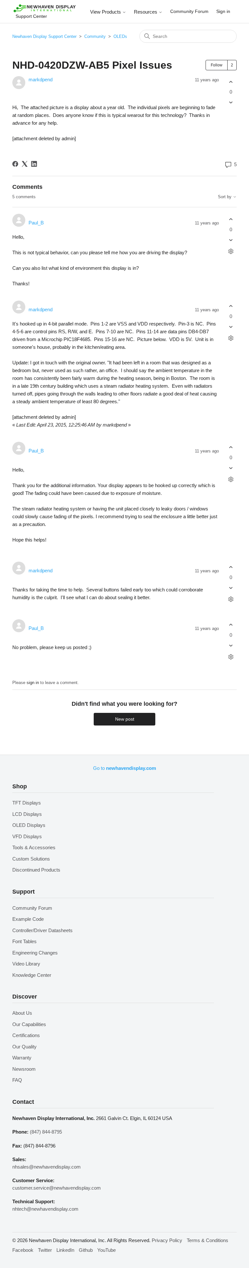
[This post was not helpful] (231, 102)
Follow (216, 65)
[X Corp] (25, 164)
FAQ (17, 1080)
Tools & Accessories (33, 847)
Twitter (45, 1250)
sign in (33, 682)
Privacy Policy (167, 1240)
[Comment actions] (231, 251)
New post (124, 719)
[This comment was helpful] (231, 219)
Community (95, 36)
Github (86, 1250)
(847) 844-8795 (46, 1132)
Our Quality (24, 1046)
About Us (22, 1013)
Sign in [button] (223, 11)
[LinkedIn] (34, 164)
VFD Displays (27, 836)
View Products (106, 12)
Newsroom (24, 1069)
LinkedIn (65, 1250)
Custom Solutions (31, 859)
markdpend (41, 79)
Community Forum (189, 11)
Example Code (28, 919)
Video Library (26, 963)
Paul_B (36, 222)
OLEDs (120, 36)
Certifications (26, 1035)
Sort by (225, 197)
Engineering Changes (35, 952)
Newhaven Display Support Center (44, 36)
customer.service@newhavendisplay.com (56, 1188)
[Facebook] (15, 164)
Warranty (21, 1057)
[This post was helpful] (231, 81)
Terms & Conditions (207, 1240)
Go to (124, 768)
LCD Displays (27, 814)
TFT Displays (26, 802)
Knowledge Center (31, 975)
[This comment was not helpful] (231, 240)
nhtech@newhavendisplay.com (45, 1209)
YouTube (106, 1250)
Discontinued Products (36, 870)
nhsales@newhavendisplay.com (46, 1167)
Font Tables (24, 941)
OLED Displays (28, 825)
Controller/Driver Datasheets (42, 930)
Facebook (22, 1250)
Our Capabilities (29, 1024)
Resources (146, 12)
